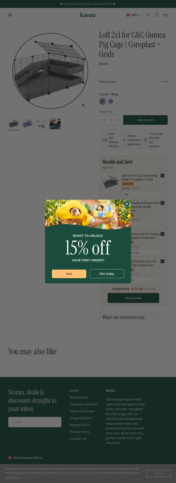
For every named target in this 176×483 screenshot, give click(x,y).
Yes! (69, 274)
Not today (107, 274)
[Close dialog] (127, 204)
